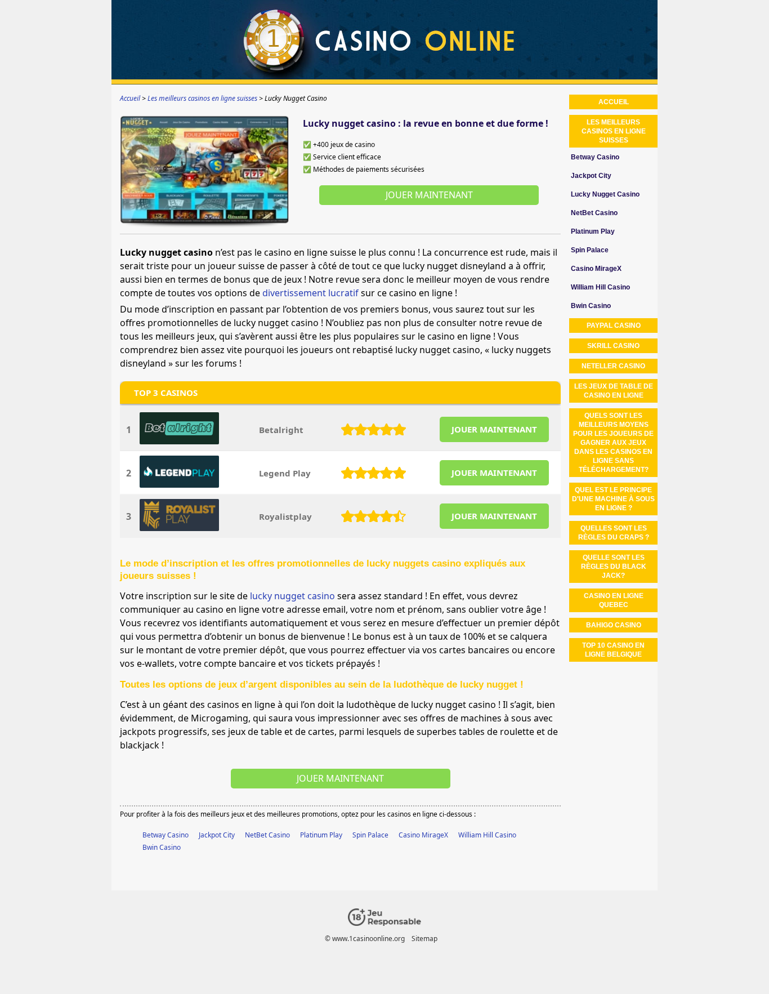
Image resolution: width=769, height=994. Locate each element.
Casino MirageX (423, 835)
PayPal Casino (614, 325)
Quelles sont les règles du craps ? (613, 532)
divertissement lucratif (310, 293)
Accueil (613, 102)
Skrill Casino (613, 346)
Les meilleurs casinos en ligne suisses (614, 131)
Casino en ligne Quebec (613, 600)
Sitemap (424, 938)
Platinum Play (321, 835)
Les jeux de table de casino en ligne (613, 390)
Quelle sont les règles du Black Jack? (613, 567)
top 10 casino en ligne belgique (613, 649)
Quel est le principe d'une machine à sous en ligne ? (613, 499)
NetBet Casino (267, 835)
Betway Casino (165, 835)
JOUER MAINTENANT (494, 429)
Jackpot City (217, 835)
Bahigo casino (613, 625)
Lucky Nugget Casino (605, 194)
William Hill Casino (487, 835)
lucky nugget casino (292, 596)
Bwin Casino (161, 847)
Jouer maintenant (429, 195)
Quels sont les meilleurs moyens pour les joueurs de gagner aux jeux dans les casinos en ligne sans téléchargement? (613, 443)
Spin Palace (370, 835)
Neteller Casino (613, 366)
